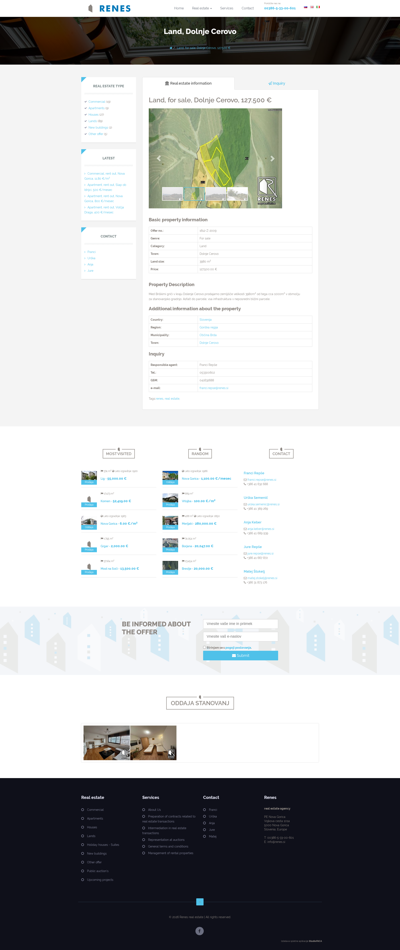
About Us (154, 809)
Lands (93, 121)
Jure (90, 270)
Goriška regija (209, 327)
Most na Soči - (120, 568)
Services (226, 8)
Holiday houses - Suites (103, 844)
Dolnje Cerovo (209, 342)
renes (159, 398)
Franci (92, 252)
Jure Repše (253, 547)
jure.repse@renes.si (261, 553)
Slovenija (206, 319)
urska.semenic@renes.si (264, 504)
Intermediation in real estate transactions (164, 830)
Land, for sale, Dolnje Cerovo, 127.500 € (203, 48)
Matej (212, 836)
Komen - (116, 501)
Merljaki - (199, 523)
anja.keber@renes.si (261, 529)
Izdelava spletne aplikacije (294, 941)
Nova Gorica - (119, 523)
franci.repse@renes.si (214, 388)
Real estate (201, 8)
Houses (94, 114)
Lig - (114, 478)
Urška (91, 258)
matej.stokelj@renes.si (262, 578)
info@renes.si (276, 842)
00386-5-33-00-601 (280, 8)
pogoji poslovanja (238, 647)
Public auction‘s (98, 871)
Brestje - (197, 568)
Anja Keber (252, 522)
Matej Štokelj (254, 571)
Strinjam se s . (229, 647)
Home (179, 8)
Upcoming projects (100, 879)
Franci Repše (254, 473)
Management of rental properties (170, 853)
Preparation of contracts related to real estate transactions (168, 819)
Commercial (97, 101)
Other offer (96, 134)
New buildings (98, 127)
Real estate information (190, 83)
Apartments (97, 108)
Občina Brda (208, 335)
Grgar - (114, 546)
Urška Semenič (256, 498)
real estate (172, 398)
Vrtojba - (198, 501)
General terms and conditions (168, 846)
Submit (242, 655)
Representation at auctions (166, 839)
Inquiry (278, 83)
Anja (90, 264)
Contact (248, 8)
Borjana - (198, 546)
